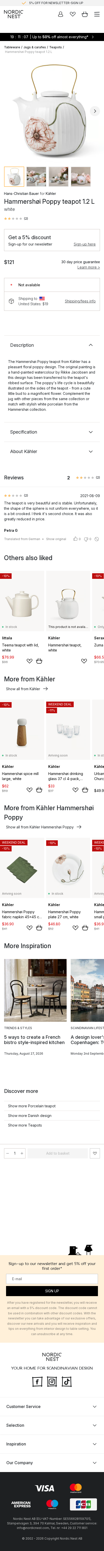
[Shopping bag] (85, 14)
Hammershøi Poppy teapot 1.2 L (28, 52)
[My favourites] (73, 14)
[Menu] (97, 14)
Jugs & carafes (34, 47)
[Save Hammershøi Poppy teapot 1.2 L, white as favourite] (95, 1153)
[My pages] (61, 14)
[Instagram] (52, 1381)
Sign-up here (85, 244)
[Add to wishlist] (29, 661)
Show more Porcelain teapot (32, 1106)
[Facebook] (37, 1381)
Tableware (12, 47)
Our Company (19, 1462)
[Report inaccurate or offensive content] (96, 539)
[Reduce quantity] (7, 1153)
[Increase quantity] (21, 1153)
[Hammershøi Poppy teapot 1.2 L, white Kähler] (52, 110)
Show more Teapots (25, 1125)
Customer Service (23, 1406)
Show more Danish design (29, 1115)
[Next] (95, 111)
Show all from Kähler (23, 689)
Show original (56, 539)
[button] (16, 218)
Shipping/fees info (80, 301)
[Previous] (9, 111)
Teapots (55, 47)
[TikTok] (66, 1381)
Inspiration (16, 1443)
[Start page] (13, 14)
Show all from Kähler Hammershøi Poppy (40, 827)
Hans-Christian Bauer (21, 193)
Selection (15, 1425)
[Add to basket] (39, 661)
